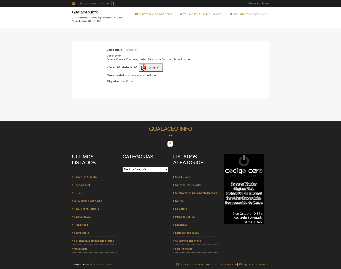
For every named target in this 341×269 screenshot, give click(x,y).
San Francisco (184, 248)
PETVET (79, 193)
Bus (123, 81)
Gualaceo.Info (170, 129)
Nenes (179, 201)
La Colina (181, 209)
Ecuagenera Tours (187, 232)
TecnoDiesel (82, 185)
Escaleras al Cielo (85, 177)
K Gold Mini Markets (86, 209)
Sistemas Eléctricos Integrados (94, 240)
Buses (129, 81)
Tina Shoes (81, 224)
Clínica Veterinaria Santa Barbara (196, 193)
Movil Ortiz (80, 248)
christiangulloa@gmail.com (93, 3)
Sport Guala (81, 232)
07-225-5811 (154, 67)
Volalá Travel (82, 216)
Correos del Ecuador (188, 185)
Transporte (130, 49)
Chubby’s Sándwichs (188, 240)
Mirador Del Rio (185, 216)
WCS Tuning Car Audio (88, 201)
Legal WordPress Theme (99, 264)
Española (181, 224)
